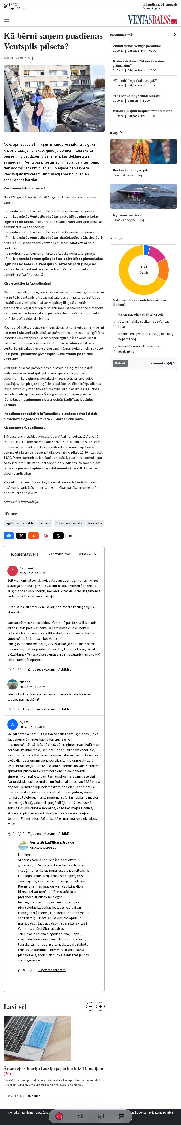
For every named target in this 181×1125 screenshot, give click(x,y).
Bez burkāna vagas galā (131, 170)
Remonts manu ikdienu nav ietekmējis (138, 349)
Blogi (114, 132)
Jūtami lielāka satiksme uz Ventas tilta (143, 324)
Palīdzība (95, 523)
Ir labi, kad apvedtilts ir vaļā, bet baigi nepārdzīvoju (146, 336)
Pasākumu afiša (122, 34)
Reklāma (27, 1112)
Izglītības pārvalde (19, 523)
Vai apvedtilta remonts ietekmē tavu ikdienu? (139, 302)
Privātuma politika (161, 1112)
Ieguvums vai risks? (127, 214)
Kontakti (13, 1112)
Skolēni (44, 523)
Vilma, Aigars (151, 8)
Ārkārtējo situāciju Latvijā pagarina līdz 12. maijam (53, 1071)
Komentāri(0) (161, 363)
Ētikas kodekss (136, 1112)
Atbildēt (64, 669)
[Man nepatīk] (19, 669)
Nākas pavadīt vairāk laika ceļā (141, 314)
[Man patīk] (9, 669)
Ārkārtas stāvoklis (69, 523)
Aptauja (116, 238)
